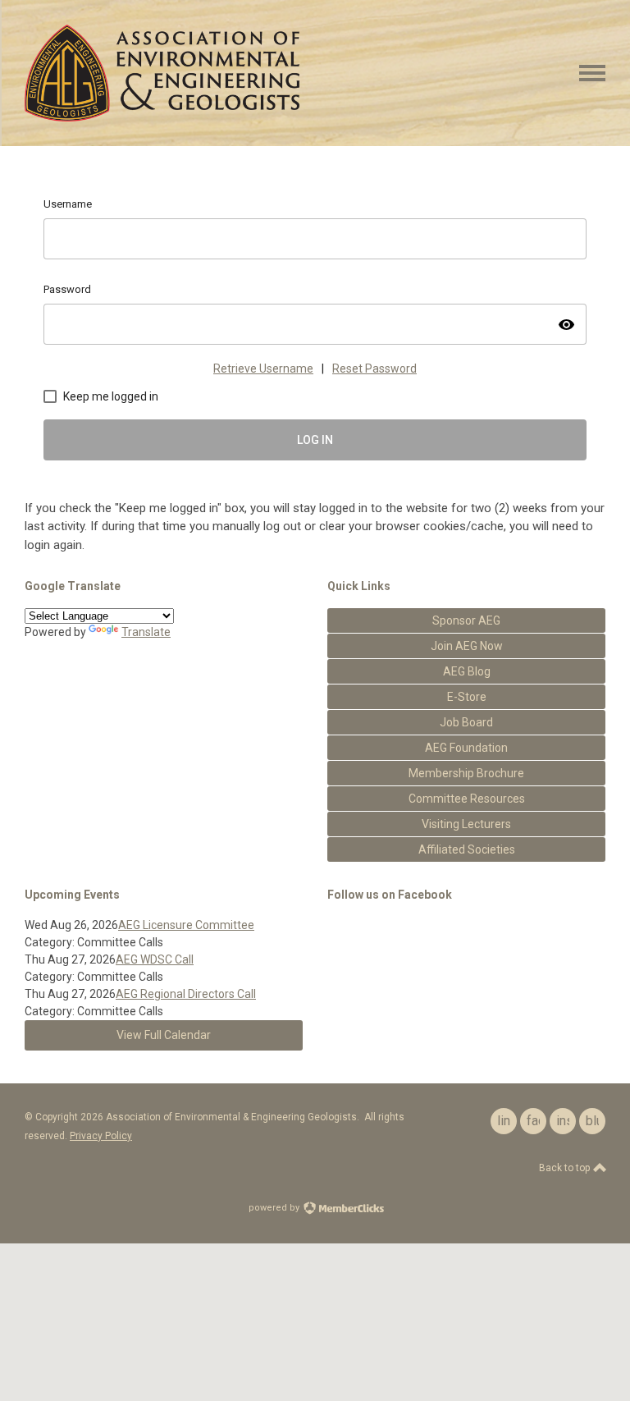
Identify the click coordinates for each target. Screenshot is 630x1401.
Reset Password (374, 368)
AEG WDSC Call (155, 959)
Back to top (565, 1168)
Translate (146, 632)
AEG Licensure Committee (186, 925)
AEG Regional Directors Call (186, 993)
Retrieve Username (263, 368)
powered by (275, 1207)
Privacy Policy (101, 1136)
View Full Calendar (163, 1035)
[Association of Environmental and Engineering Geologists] (162, 117)
